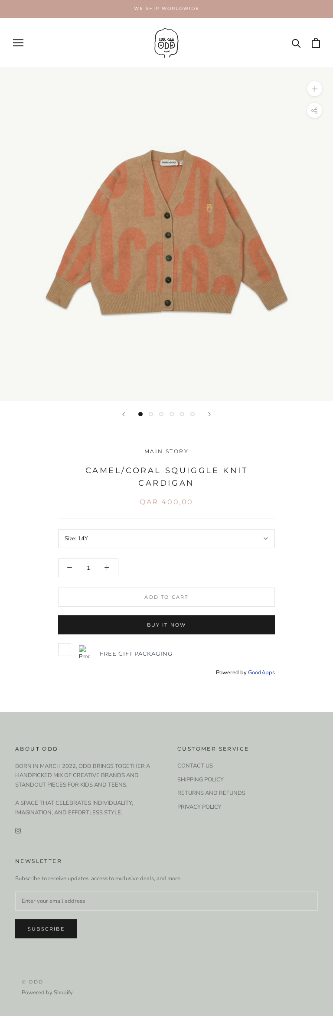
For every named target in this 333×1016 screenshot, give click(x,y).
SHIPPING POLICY (200, 780)
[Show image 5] (182, 414)
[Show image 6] (192, 414)
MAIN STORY (166, 451)
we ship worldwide (166, 8)
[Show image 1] (140, 414)
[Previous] (123, 414)
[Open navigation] (18, 42)
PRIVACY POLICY (199, 807)
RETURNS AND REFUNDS (211, 793)
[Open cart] (316, 43)
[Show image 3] (161, 414)
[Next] (209, 414)
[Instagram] (18, 830)
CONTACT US (195, 766)
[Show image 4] (172, 414)
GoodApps (261, 672)
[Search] (296, 42)
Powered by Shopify (47, 992)
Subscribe (46, 929)
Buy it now (166, 625)
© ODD (32, 982)
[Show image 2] (151, 414)
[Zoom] (314, 88)
